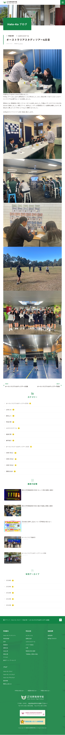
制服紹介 (5, 644)
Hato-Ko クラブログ (9, 674)
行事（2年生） (11, 459)
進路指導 (50, 635)
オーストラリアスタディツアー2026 (18, 403)
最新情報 (5, 680)
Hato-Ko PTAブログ (9, 677)
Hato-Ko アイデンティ (9, 635)
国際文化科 (10, 471)
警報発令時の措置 (30, 651)
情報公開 (5, 654)
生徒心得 (5, 651)
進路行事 (10, 434)
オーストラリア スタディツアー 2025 (18, 447)
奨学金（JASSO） (52, 638)
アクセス (5, 657)
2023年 (9, 599)
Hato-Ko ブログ (7, 671)
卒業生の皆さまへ (45, 690)
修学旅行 (10, 440)
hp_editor (20, 43)
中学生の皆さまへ (19, 690)
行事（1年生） (11, 453)
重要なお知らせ (7, 684)
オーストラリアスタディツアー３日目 (16, 385)
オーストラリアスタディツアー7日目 (48, 385)
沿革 (4, 641)
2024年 (10, 593)
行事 (27, 648)
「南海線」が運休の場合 (32, 654)
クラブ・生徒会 (30, 644)
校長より (10, 416)
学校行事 (11, 36)
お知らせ (10, 409)
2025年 (9, 586)
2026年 (9, 580)
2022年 (10, 605)
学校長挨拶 (6, 638)
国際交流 (5, 648)
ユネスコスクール (23, 36)
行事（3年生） (11, 465)
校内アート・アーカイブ (9, 660)
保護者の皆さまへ (32, 690)
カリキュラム (29, 635)
